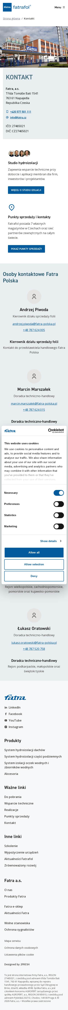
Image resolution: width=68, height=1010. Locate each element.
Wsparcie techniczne (19, 803)
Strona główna (11, 18)
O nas (8, 890)
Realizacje (11, 810)
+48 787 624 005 (34, 330)
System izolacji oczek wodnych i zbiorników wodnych (26, 765)
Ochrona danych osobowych (21, 947)
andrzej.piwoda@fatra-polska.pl (34, 324)
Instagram (16, 727)
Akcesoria (11, 774)
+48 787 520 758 (34, 649)
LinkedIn (14, 707)
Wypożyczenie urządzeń (21, 852)
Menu (58, 7)
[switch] (58, 504)
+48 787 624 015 (34, 410)
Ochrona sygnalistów (19, 930)
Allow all (34, 552)
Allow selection (34, 564)
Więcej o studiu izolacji (26, 190)
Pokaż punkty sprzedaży (26, 248)
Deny (34, 576)
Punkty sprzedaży (17, 816)
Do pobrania (12, 797)
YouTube (15, 720)
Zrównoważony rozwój (20, 865)
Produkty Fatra (15, 896)
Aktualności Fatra (16, 913)
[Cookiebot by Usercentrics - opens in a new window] (48, 430)
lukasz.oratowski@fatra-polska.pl (34, 643)
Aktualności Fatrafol (18, 859)
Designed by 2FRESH (17, 964)
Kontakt (10, 823)
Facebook (15, 714)
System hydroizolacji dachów (24, 750)
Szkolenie (11, 846)
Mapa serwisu (12, 941)
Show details (48, 541)
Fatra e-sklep (13, 906)
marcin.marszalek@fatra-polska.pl (34, 404)
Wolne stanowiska (17, 923)
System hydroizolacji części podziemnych (33, 756)
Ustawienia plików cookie (19, 954)
